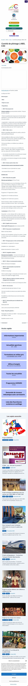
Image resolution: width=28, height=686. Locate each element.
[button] (26, 661)
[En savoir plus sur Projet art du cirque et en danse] (14, 609)
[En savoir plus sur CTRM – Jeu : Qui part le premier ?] (14, 455)
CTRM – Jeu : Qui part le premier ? (12, 465)
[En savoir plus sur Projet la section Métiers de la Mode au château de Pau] (14, 579)
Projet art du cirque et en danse (11, 617)
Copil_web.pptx (4, 90)
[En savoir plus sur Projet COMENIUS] (14, 427)
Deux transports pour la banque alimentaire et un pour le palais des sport (12, 526)
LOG (4, 654)
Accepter (14, 674)
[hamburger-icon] (26, 1)
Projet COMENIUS (7, 437)
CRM (4, 467)
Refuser (14, 677)
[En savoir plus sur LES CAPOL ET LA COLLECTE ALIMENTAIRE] (14, 639)
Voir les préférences (14, 681)
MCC (7, 496)
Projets (7, 467)
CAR (4, 496)
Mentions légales (13, 684)
